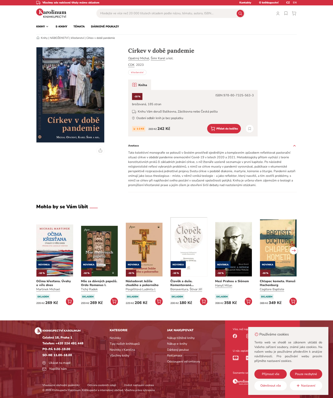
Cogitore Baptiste (272, 289)
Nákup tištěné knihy (181, 338)
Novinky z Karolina (122, 350)
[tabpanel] (193, 113)
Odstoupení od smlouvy (183, 361)
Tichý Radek (89, 289)
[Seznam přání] (286, 13)
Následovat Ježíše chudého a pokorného (142, 283)
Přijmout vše (270, 374)
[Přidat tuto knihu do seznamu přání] (250, 128)
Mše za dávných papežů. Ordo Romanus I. (99, 283)
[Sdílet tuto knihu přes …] (100, 150)
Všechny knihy (119, 355)
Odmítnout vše (270, 386)
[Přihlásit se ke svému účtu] (278, 13)
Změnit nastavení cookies (139, 385)
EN (295, 2)
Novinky (115, 338)
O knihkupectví (268, 2)
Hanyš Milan (223, 285)
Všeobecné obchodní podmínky (61, 385)
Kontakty (245, 2)
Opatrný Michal (138, 58)
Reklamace (174, 355)
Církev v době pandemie (100, 38)
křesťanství (77, 38)
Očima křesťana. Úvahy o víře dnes (53, 283)
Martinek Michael (48, 289)
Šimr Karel (158, 58)
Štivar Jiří (196, 289)
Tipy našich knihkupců (125, 344)
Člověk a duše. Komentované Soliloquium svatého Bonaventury (186, 283)
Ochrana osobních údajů (101, 385)
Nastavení (308, 386)
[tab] (139, 85)
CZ (288, 2)
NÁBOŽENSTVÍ (59, 38)
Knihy (44, 38)
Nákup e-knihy (177, 344)
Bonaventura (179, 289)
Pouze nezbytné (306, 374)
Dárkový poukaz (178, 350)
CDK (131, 65)
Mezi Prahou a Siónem (232, 281)
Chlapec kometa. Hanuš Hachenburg (277, 283)
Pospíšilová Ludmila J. (141, 289)
